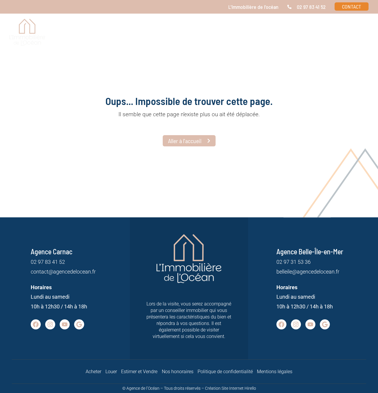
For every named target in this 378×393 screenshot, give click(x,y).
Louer (111, 371)
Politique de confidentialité (225, 371)
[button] (298, 36)
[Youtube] (65, 324)
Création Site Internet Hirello (230, 388)
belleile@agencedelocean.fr (307, 272)
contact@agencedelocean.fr (63, 272)
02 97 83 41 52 (48, 262)
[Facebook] (36, 324)
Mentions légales (274, 371)
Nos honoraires (177, 371)
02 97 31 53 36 (293, 262)
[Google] (79, 324)
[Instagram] (50, 324)
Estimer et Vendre (139, 371)
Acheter (93, 371)
